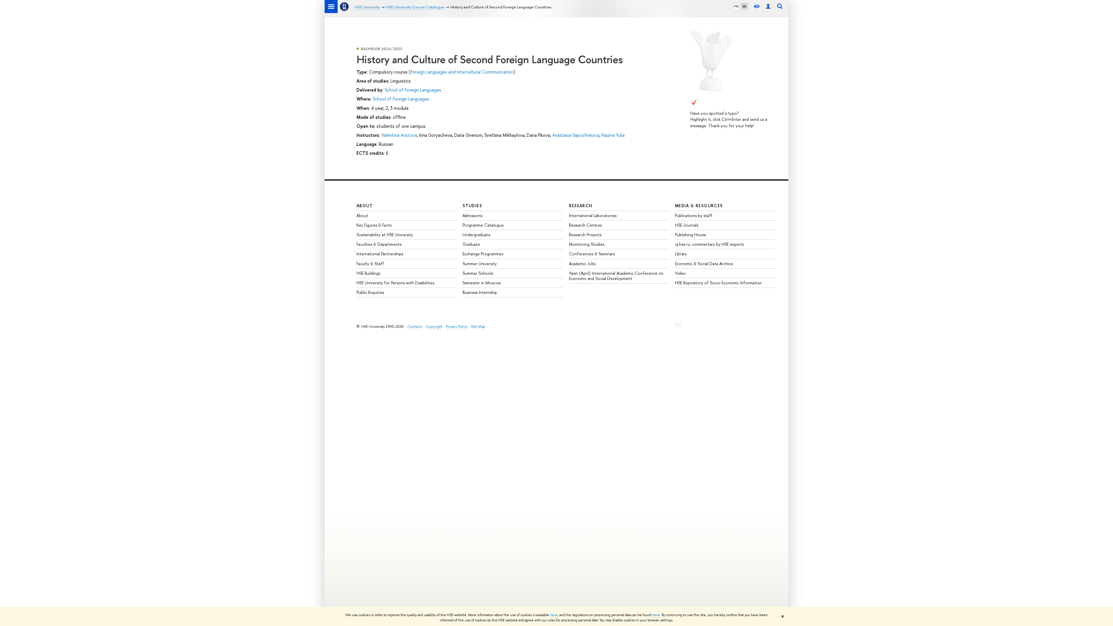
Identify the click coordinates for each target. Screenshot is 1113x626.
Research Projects (585, 234)
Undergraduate (476, 234)
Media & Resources (699, 205)
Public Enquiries (370, 292)
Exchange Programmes (483, 253)
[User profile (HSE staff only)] (768, 6)
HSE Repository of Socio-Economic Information (718, 282)
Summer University (480, 263)
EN (744, 6)
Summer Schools (478, 273)
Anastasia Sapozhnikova (575, 135)
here (554, 615)
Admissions (472, 215)
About (365, 205)
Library (681, 253)
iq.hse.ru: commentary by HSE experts (709, 244)
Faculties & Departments (379, 244)
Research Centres (585, 225)
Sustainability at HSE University (385, 234)
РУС (737, 6)
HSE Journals (686, 225)
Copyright (433, 326)
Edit (678, 324)
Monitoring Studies (586, 244)
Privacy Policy (456, 326)
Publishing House (690, 234)
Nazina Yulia (613, 135)
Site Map (478, 326)
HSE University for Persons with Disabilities (395, 282)
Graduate (471, 244)
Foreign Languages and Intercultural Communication (462, 72)
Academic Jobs (582, 263)
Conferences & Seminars (592, 253)
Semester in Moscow (482, 282)
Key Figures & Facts (374, 225)
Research (581, 205)
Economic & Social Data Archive (704, 263)
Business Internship (480, 292)
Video (680, 273)
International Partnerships (380, 253)
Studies (472, 205)
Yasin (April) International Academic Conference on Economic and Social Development (616, 275)
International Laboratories (592, 215)
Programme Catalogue (483, 225)
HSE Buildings (368, 273)
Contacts (414, 326)
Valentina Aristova (399, 135)
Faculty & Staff (370, 263)
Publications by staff (693, 215)
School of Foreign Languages (413, 90)
